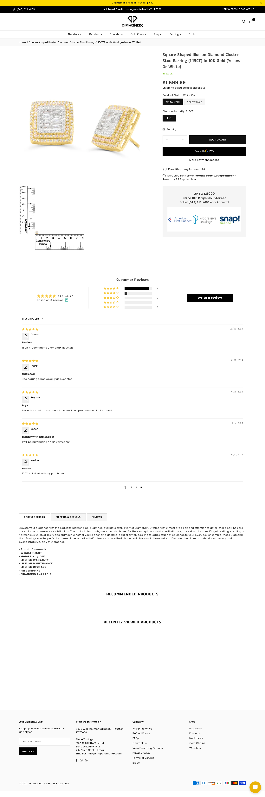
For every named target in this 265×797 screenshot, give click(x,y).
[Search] (243, 21)
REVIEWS (97, 517)
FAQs (135, 738)
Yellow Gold (195, 102)
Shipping (168, 88)
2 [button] (131, 487)
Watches (195, 748)
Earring (174, 34)
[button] (250, 21)
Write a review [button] (210, 297)
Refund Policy (141, 733)
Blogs (136, 763)
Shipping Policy (142, 728)
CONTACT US (246, 9)
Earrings (194, 733)
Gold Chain (137, 34)
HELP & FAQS (230, 9)
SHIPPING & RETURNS (68, 517)
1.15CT (169, 118)
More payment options (204, 160)
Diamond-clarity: (178, 111)
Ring (156, 34)
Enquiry (171, 129)
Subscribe (28, 751)
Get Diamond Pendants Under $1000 (132, 3)
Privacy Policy (141, 753)
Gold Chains (197, 743)
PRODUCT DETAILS (34, 517)
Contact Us (139, 743)
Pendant (94, 34)
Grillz (192, 34)
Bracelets (195, 728)
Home (22, 42)
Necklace (73, 34)
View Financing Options (147, 748)
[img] (30, 329)
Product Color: (180, 95)
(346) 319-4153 (25, 9)
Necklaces (196, 738)
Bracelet (115, 34)
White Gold (172, 102)
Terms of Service (143, 758)
